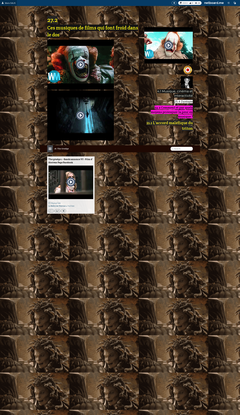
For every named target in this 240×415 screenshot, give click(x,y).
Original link (56, 203)
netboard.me (214, 3)
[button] (235, 3)
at (61, 206)
